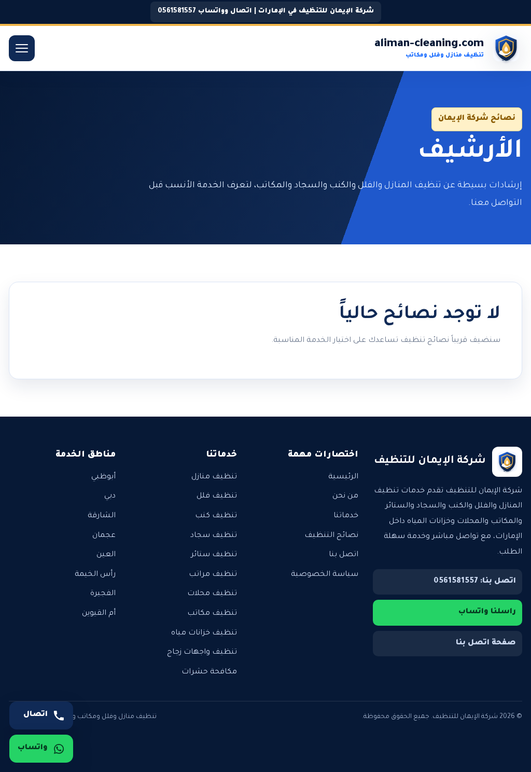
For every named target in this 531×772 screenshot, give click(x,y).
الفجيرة (103, 594)
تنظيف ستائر (214, 555)
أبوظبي (103, 477)
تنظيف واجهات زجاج (202, 653)
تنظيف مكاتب (212, 614)
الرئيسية (343, 477)
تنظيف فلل (217, 496)
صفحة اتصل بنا (486, 643)
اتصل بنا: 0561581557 (475, 581)
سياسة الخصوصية (324, 575)
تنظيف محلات (212, 594)
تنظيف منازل (214, 477)
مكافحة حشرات (209, 672)
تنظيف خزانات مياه (204, 633)
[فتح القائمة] (22, 48)
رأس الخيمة (95, 575)
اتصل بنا (343, 555)
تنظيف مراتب (213, 575)
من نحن (345, 496)
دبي (110, 496)
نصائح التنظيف (331, 536)
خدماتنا (345, 516)
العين (106, 555)
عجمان (104, 536)
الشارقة (102, 516)
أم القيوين (99, 614)
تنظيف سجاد (213, 536)
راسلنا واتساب (487, 612)
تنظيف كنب (216, 516)
